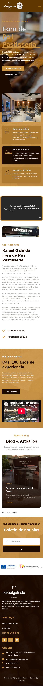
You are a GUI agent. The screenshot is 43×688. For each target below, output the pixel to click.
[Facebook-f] (4, 640)
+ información (11, 392)
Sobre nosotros (13, 68)
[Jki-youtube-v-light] (17, 640)
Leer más (9, 503)
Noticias (9, 484)
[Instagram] (10, 640)
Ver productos (11, 75)
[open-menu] (39, 6)
